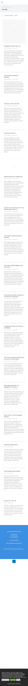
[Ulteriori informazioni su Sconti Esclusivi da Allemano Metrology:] (4, 95)
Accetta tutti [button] (13, 679)
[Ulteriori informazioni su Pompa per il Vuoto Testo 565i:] (4, 124)
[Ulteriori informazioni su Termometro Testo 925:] (4, 154)
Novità (15, 15)
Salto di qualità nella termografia (12, 471)
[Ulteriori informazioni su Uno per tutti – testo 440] (4, 517)
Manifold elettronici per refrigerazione (13, 176)
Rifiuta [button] (18, 679)
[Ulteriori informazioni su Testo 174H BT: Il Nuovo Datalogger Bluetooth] (4, 436)
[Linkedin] (14, 561)
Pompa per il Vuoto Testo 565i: (11, 103)
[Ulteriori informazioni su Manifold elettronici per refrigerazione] (4, 199)
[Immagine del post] (14, 31)
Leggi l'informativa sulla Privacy (14, 683)
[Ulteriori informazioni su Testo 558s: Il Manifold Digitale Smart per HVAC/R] (4, 286)
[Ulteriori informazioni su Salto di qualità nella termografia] (4, 492)
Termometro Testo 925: (10, 133)
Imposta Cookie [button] (5, 679)
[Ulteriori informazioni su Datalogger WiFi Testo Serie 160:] (4, 67)
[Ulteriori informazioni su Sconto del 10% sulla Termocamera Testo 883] (4, 257)
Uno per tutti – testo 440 (10, 500)
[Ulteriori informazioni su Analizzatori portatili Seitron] (4, 462)
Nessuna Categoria (9, 15)
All (2, 15)
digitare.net (14, 550)
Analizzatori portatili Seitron (11, 444)
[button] (2, 2)
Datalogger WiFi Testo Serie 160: (12, 46)
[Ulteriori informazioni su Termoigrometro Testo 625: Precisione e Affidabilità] (4, 349)
